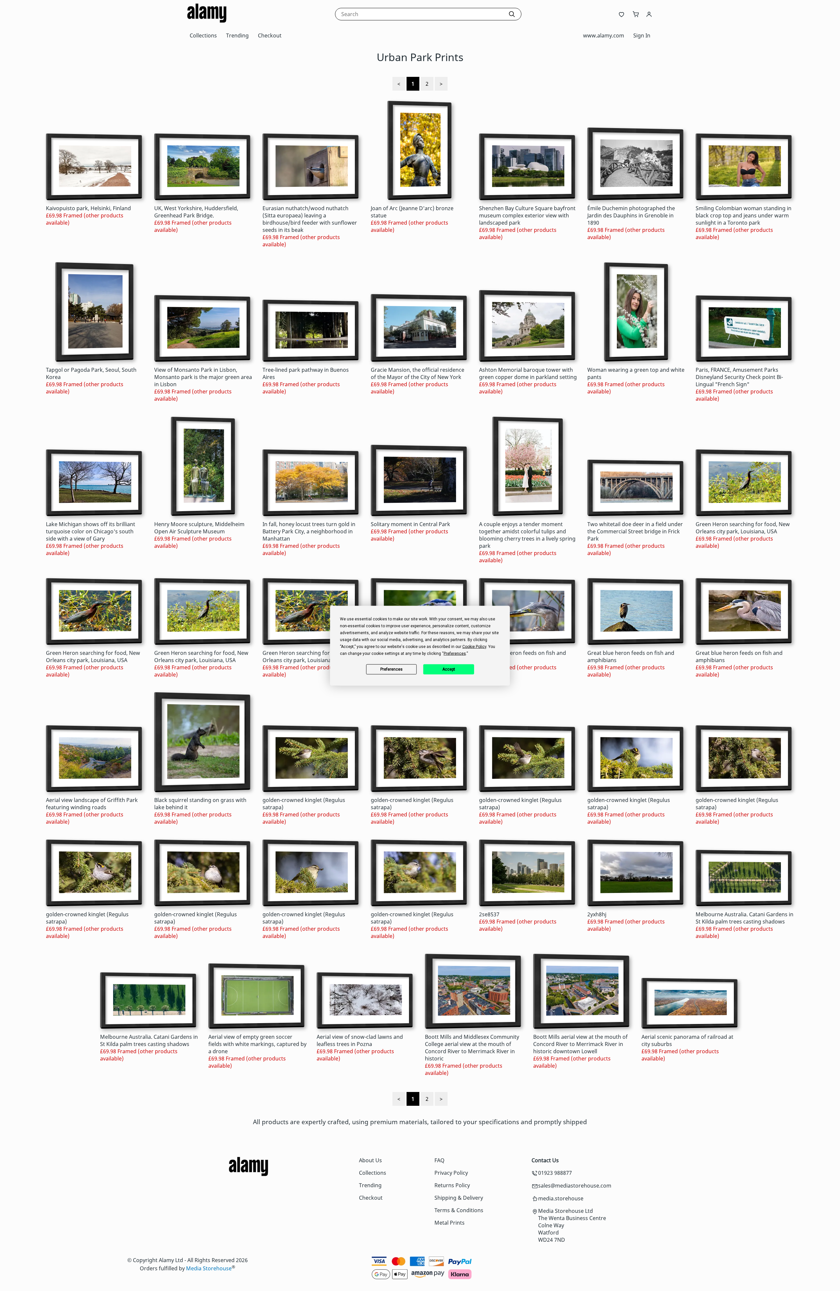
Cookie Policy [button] (474, 646)
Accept (448, 669)
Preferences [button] (455, 653)
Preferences (391, 669)
